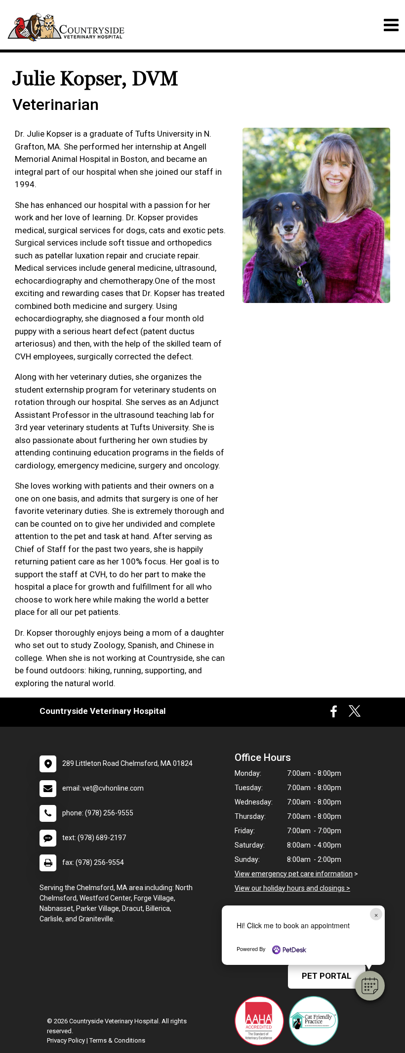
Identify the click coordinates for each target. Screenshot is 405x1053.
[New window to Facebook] (333, 714)
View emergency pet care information (294, 874)
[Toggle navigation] (391, 25)
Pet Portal (327, 976)
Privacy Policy (66, 1040)
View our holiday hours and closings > (292, 888)
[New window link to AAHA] (262, 1021)
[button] (370, 986)
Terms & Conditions (117, 1040)
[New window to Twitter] (354, 714)
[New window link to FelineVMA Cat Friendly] (316, 1021)
